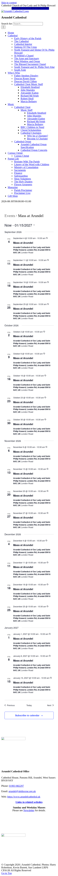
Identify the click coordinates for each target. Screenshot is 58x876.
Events (10, 216)
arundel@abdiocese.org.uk (22, 791)
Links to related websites (29, 802)
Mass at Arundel (23, 243)
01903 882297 (16, 786)
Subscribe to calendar (27, 715)
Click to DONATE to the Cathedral (30, 8)
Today (29, 705)
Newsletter (28, 810)
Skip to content (9, 2)
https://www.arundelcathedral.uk (23, 796)
